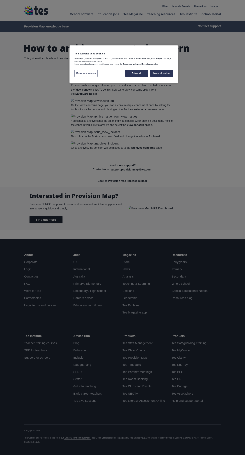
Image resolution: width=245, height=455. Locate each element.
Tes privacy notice (150, 64)
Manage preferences (86, 73)
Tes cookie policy (130, 64)
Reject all (136, 73)
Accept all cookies (161, 73)
